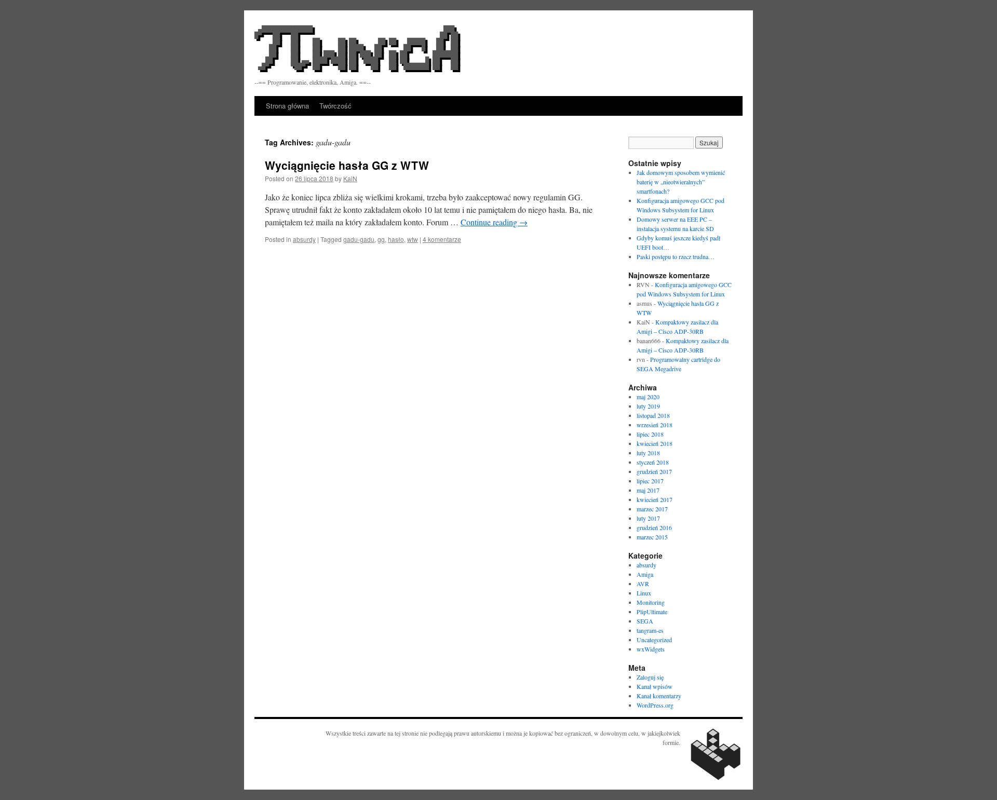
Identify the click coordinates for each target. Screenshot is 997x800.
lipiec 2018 (650, 434)
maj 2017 (648, 490)
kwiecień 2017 (654, 499)
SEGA (645, 621)
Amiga (645, 574)
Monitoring (651, 602)
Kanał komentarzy (659, 695)
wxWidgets (651, 649)
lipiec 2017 (650, 481)
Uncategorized (654, 639)
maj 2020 (648, 396)
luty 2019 (648, 406)
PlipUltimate (652, 611)
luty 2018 (648, 453)
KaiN (350, 178)
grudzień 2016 (654, 527)
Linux (644, 593)
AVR (643, 583)
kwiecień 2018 (654, 443)
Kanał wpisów (654, 686)
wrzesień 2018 (654, 425)
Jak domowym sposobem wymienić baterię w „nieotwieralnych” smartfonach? (681, 181)
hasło (396, 239)
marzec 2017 (652, 509)
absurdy (304, 239)
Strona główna (287, 106)
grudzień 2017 (654, 471)
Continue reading (494, 221)
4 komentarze (442, 239)
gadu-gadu (358, 239)
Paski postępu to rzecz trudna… (676, 256)
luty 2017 (648, 518)
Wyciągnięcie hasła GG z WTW (347, 165)
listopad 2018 (653, 415)
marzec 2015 (652, 537)
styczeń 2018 (653, 462)
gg (381, 239)
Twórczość (335, 106)
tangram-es (650, 630)
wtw (412, 239)
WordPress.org (655, 705)
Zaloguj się (650, 677)
